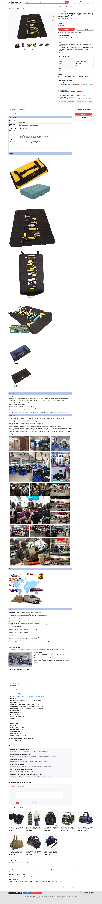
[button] (63, 2)
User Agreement (57, 899)
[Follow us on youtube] (89, 892)
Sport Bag (32, 696)
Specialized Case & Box (13, 881)
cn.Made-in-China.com (62, 897)
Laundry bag (74, 864)
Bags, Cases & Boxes (16, 8)
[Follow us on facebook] (84, 892)
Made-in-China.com (46, 897)
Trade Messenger (27, 892)
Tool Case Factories (28, 887)
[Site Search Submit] (67, 2)
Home (9, 8)
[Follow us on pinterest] (91, 892)
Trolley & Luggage (23, 881)
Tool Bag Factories (18, 887)
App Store (11, 892)
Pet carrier (74, 867)
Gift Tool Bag (76, 887)
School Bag (28, 696)
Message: (13, 792)
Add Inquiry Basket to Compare (32, 49)
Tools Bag (42, 696)
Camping (31, 864)
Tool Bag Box (59, 887)
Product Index (71, 896)
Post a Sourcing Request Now (41, 802)
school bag (53, 864)
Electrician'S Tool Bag (40, 881)
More (9, 889)
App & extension (79, 6)
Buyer (66, 6)
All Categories (12, 6)
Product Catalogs (25, 862)
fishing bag (32, 869)
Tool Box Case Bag (51, 887)
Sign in (92, 3)
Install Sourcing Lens (38, 892)
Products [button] (27, 2)
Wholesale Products (51, 896)
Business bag (10, 864)
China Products (32, 896)
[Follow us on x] (86, 892)
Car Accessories (11, 867)
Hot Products (27, 896)
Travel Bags (23, 696)
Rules (93, 6)
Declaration (63, 899)
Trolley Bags (37, 696)
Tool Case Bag (42, 887)
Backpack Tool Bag (49, 881)
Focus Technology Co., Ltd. (42, 899)
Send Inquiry (66, 29)
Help (72, 6)
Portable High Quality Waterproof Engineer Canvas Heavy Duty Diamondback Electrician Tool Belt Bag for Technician (33, 852)
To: (14, 789)
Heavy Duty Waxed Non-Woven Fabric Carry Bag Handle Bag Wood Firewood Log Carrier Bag (16, 852)
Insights (76, 896)
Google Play (18, 892)
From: (14, 786)
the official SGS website (36, 649)
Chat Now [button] (86, 29)
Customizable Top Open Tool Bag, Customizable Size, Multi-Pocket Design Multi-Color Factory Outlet (68, 828)
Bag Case (11, 887)
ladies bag (31, 867)
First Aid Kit (31, 881)
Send (17, 802)
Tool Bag (22, 8)
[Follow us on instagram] (87, 892)
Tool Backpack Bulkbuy (85, 887)
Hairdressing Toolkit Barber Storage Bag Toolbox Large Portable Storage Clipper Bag (15, 828)
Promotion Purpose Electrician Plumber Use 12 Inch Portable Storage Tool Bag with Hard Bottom (50, 852)
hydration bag (74, 869)
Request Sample (78, 32)
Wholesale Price (58, 896)
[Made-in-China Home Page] (14, 2)
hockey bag (53, 867)
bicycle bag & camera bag (13, 869)
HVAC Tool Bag (58, 881)
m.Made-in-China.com (53, 897)
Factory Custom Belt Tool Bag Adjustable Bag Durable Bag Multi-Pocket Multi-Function (50, 828)
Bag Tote (36, 887)
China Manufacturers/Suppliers (42, 896)
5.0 (79, 110)
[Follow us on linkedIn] (93, 892)
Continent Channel (65, 896)
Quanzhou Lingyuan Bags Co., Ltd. (67, 18)
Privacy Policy (69, 899)
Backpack (18, 696)
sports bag (53, 869)
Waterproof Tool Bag (68, 887)
